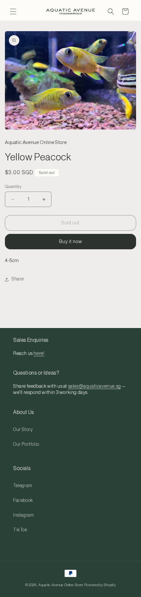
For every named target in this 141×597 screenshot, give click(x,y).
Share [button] (17, 279)
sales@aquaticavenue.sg (94, 386)
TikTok (20, 530)
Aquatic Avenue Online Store (60, 585)
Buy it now (70, 241)
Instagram (23, 515)
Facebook (23, 500)
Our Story (23, 429)
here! (38, 353)
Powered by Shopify (100, 585)
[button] (13, 11)
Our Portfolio (26, 444)
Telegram (22, 486)
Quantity (13, 186)
